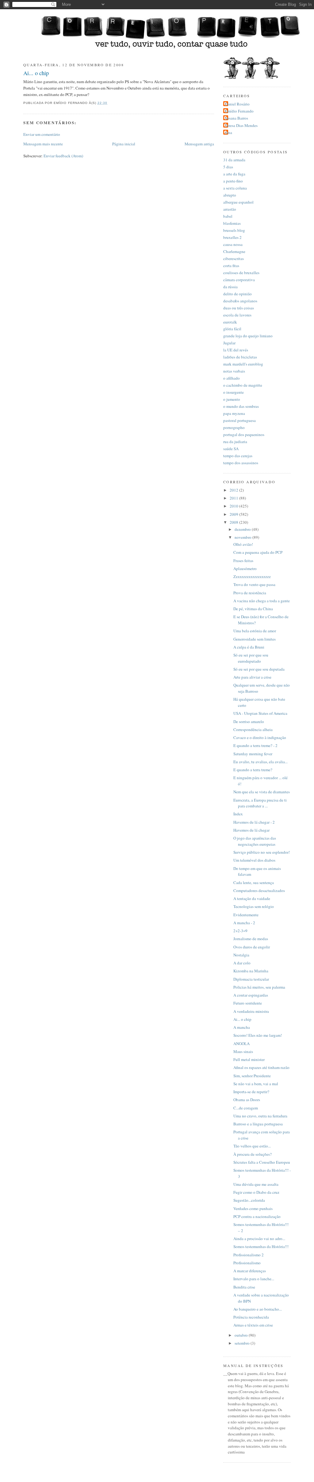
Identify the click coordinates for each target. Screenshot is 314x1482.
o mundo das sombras (241, 406)
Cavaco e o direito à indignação (259, 737)
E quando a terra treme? (252, 769)
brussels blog (234, 230)
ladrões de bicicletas (240, 357)
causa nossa (233, 244)
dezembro (243, 529)
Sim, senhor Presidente (252, 1075)
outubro (242, 1335)
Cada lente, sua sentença (253, 882)
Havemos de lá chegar (251, 830)
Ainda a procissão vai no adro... (259, 1238)
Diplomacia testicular (251, 979)
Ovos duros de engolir (251, 947)
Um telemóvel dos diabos (254, 860)
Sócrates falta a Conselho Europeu (261, 1162)
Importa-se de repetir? (251, 1091)
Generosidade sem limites (254, 639)
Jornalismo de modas (250, 938)
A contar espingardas (250, 995)
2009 (234, 514)
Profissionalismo (247, 1263)
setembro (243, 1343)
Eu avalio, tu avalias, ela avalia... (260, 761)
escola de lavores (237, 315)
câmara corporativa (239, 279)
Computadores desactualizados (259, 890)
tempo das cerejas (237, 455)
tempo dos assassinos (240, 462)
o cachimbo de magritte (242, 385)
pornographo (234, 427)
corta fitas (231, 265)
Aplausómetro (245, 568)
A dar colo (242, 963)
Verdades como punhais (253, 1208)
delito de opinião (237, 294)
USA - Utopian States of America (260, 713)
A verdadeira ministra (251, 1011)
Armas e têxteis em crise (253, 1325)
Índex (238, 814)
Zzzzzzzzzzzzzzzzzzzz (252, 576)
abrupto (229, 195)
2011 (234, 498)
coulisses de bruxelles (241, 272)
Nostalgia (241, 955)
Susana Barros (236, 118)
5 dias (228, 167)
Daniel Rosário (237, 104)
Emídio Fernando (239, 111)
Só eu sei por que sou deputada (259, 669)
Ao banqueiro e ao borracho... (257, 1309)
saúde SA (231, 448)
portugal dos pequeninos (243, 434)
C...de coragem (245, 1108)
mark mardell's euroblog (243, 364)
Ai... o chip (36, 73)
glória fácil (232, 328)
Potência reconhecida (251, 1317)
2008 (234, 522)
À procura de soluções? (252, 1154)
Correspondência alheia (253, 729)
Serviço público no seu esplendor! (261, 852)
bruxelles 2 (232, 237)
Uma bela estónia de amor (254, 631)
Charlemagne (234, 251)
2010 (234, 506)
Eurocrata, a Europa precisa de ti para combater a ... (260, 803)
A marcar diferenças (249, 1270)
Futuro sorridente (247, 1003)
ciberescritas (233, 258)
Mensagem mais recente (43, 144)
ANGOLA (241, 1043)
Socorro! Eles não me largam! (257, 1035)
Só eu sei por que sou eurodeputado (250, 658)
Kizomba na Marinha (250, 971)
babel (227, 216)
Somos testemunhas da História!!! (261, 1246)
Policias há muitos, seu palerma (259, 987)
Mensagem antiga (199, 144)
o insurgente (233, 392)
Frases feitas (243, 560)
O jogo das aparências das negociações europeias (254, 841)
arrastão (229, 209)
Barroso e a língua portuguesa (258, 1124)
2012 (234, 490)
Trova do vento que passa (254, 584)
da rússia (230, 286)
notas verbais (234, 371)
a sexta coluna (235, 188)
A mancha (241, 1027)
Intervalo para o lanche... (253, 1278)
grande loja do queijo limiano (248, 336)
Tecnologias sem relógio (253, 906)
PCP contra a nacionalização (257, 1216)
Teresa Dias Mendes (241, 125)
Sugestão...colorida (249, 1200)
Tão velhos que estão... (252, 1146)
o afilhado (231, 378)
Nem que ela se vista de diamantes (261, 792)
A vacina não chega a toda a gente (261, 600)
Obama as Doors (246, 1099)
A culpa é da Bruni (248, 647)
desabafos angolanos (240, 301)
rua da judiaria (235, 441)
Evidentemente (245, 914)
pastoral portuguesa (239, 420)
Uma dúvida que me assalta (255, 1184)
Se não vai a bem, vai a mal (255, 1083)
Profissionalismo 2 (248, 1255)
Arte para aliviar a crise (252, 677)
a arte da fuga (234, 174)
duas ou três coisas (238, 308)
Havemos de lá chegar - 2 (254, 822)
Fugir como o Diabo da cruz (256, 1192)
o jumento (231, 399)
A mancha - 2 (244, 922)
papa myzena (234, 413)
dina (228, 132)
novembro (243, 537)
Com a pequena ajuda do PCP (257, 552)
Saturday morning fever (252, 753)
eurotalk (230, 322)
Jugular (229, 343)
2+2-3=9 (240, 930)
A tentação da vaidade (251, 898)
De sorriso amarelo (248, 721)
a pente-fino (233, 181)
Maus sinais (243, 1051)
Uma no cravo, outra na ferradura (260, 1116)
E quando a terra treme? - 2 (255, 745)
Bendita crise (244, 1287)
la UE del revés (235, 350)
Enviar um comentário (41, 134)
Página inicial (123, 144)
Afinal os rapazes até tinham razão (261, 1067)
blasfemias (232, 223)
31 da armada (234, 160)
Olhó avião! (243, 544)
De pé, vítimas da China (253, 608)
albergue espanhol (238, 202)
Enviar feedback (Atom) (63, 156)
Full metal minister (249, 1059)
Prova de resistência (249, 592)
